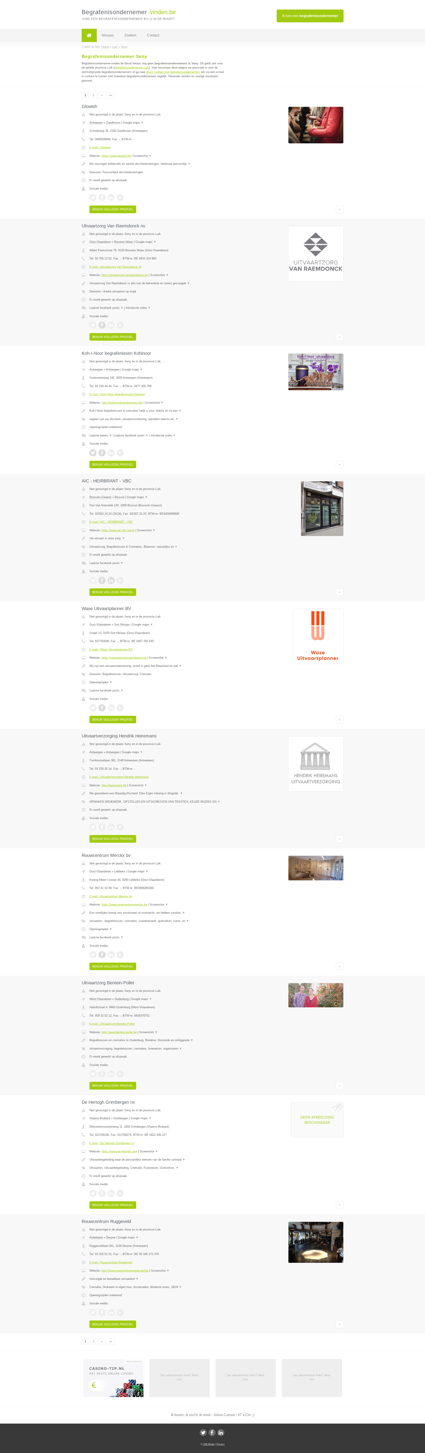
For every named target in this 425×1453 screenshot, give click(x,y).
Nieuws (108, 35)
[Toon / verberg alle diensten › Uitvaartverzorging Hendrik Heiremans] (157, 802)
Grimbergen (120, 1118)
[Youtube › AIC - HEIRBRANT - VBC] (120, 580)
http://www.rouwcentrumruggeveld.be (125, 1270)
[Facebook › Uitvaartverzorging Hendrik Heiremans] (102, 827)
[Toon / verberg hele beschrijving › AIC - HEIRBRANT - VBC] (157, 538)
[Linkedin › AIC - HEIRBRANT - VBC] (111, 580)
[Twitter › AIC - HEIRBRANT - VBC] (93, 580)
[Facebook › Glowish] (102, 197)
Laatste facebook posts (106, 307)
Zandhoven (113, 122)
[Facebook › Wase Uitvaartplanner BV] (102, 707)
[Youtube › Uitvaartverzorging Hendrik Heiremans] (120, 827)
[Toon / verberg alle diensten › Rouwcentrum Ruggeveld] (157, 1287)
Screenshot (142, 155)
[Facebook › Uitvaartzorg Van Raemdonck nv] (102, 325)
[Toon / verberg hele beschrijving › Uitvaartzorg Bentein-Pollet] (157, 1040)
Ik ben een (310, 16)
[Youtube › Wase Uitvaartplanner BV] (120, 707)
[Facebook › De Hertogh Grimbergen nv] (102, 1193)
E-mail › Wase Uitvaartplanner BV (111, 649)
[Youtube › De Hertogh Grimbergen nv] (120, 1193)
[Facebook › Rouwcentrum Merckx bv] (102, 954)
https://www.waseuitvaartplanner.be (124, 657)
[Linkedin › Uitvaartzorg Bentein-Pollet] (111, 1073)
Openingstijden (100, 682)
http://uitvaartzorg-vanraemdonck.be (125, 275)
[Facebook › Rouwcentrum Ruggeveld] (102, 1312)
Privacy (220, 1444)
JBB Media (208, 1444)
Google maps (133, 122)
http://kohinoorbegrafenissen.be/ (122, 402)
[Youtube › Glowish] (120, 197)
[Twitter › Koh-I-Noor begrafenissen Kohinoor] (93, 452)
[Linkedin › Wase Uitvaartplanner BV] (111, 707)
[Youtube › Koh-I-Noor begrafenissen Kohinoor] (120, 452)
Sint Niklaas (122, 624)
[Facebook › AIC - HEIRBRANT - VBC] (102, 580)
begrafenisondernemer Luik (131, 67)
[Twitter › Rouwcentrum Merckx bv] (93, 954)
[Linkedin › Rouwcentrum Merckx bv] (111, 954)
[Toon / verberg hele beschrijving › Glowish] (157, 164)
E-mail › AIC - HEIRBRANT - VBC (111, 522)
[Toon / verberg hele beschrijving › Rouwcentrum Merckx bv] (157, 913)
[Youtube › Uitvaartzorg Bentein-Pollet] (120, 1073)
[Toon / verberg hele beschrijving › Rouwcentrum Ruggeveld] (157, 1279)
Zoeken (130, 35)
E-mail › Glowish (99, 147)
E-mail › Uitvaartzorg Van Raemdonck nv (115, 267)
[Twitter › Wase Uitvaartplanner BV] (93, 707)
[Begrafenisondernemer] (89, 35)
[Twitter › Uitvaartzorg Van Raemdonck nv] (93, 325)
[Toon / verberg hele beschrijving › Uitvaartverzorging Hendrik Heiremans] (157, 793)
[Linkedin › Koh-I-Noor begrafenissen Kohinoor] (111, 452)
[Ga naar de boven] (340, 209)
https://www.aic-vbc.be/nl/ (118, 530)
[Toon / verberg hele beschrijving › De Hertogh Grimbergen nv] (157, 1159)
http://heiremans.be (114, 785)
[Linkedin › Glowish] (111, 197)
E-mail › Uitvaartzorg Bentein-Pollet (112, 1023)
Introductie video (138, 307)
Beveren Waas (123, 242)
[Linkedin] (220, 1432)
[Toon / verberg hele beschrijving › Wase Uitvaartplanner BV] (157, 666)
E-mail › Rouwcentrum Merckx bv (110, 896)
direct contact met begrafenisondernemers (173, 72)
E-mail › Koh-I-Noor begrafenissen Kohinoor (117, 394)
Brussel (119, 497)
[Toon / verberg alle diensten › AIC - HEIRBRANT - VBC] (157, 547)
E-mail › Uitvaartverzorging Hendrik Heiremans (119, 777)
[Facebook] (212, 1432)
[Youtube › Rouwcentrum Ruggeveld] (120, 1312)
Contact (153, 35)
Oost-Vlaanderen (100, 242)
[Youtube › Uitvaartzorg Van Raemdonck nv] (120, 325)
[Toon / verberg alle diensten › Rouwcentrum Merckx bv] (157, 921)
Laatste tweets (100, 435)
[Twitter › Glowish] (93, 197)
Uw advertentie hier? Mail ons (179, 1377)
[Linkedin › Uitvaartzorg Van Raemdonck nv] (111, 325)
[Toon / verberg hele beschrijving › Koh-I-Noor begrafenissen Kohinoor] (157, 411)
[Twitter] (203, 1432)
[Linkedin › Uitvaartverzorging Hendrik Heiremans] (111, 827)
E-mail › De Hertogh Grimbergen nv (111, 1143)
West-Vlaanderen (100, 999)
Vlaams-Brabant (99, 1118)
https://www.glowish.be (116, 155)
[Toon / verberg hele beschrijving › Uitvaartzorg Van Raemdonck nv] (157, 283)
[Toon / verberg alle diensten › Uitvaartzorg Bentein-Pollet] (157, 1048)
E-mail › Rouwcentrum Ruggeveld (110, 1262)
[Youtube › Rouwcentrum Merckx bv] (120, 954)
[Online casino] (116, 1379)
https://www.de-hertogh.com (119, 1151)
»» (110, 95)
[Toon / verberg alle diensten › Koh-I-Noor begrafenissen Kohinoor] (157, 419)
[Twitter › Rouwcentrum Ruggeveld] (93, 1312)
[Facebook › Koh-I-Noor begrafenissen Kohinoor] (102, 452)
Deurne (110, 1237)
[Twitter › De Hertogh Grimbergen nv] (93, 1193)
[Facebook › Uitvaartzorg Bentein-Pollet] (102, 1073)
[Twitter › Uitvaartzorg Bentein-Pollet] (93, 1073)
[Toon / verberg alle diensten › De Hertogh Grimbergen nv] (157, 1168)
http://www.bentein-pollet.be (119, 1032)
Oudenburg (122, 999)
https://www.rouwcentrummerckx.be (124, 904)
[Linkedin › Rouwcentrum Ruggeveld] (111, 1312)
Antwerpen (96, 122)
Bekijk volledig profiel (112, 209)
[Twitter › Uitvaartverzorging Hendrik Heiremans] (93, 827)
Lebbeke (119, 871)
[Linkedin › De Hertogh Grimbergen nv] (111, 1193)
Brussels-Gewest (100, 497)
